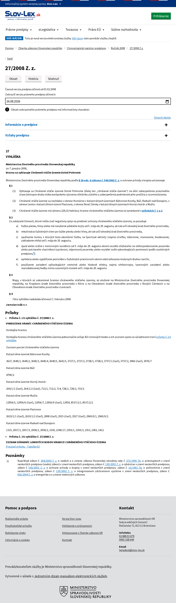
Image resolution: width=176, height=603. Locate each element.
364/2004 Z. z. (49, 460)
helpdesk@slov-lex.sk (132, 550)
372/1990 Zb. (133, 460)
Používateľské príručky (18, 525)
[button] (53, 78)
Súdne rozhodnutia (124, 29)
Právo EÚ (94, 29)
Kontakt (67, 540)
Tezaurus (71, 29)
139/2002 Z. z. (113, 464)
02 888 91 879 (126, 536)
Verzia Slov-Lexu (71, 518)
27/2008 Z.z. (136, 48)
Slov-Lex (52, 4)
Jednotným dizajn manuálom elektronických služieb (70, 576)
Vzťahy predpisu (17, 135)
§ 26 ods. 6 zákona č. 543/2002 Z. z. (99, 180)
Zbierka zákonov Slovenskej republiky (40, 48)
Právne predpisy (17, 29)
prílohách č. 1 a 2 (152, 210)
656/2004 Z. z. (25, 474)
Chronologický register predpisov (86, 48)
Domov (9, 48)
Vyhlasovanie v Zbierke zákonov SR (82, 533)
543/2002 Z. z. (37, 467)
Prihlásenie (161, 16)
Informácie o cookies (17, 540)
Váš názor (77, 38)
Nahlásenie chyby (15, 533)
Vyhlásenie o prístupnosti (77, 525)
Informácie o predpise (21, 124)
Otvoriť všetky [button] (162, 117)
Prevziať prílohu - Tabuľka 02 (23, 446)
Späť (10, 58)
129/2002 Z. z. (64, 471)
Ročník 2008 (118, 48)
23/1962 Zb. (135, 467)
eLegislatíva (47, 29)
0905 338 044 (126, 539)
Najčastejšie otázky (16, 518)
